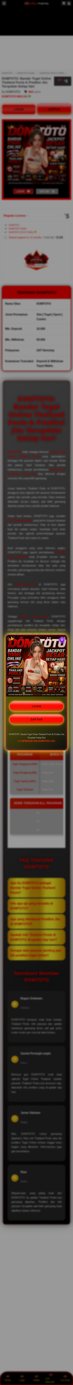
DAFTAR (36, 719)
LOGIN (36, 706)
